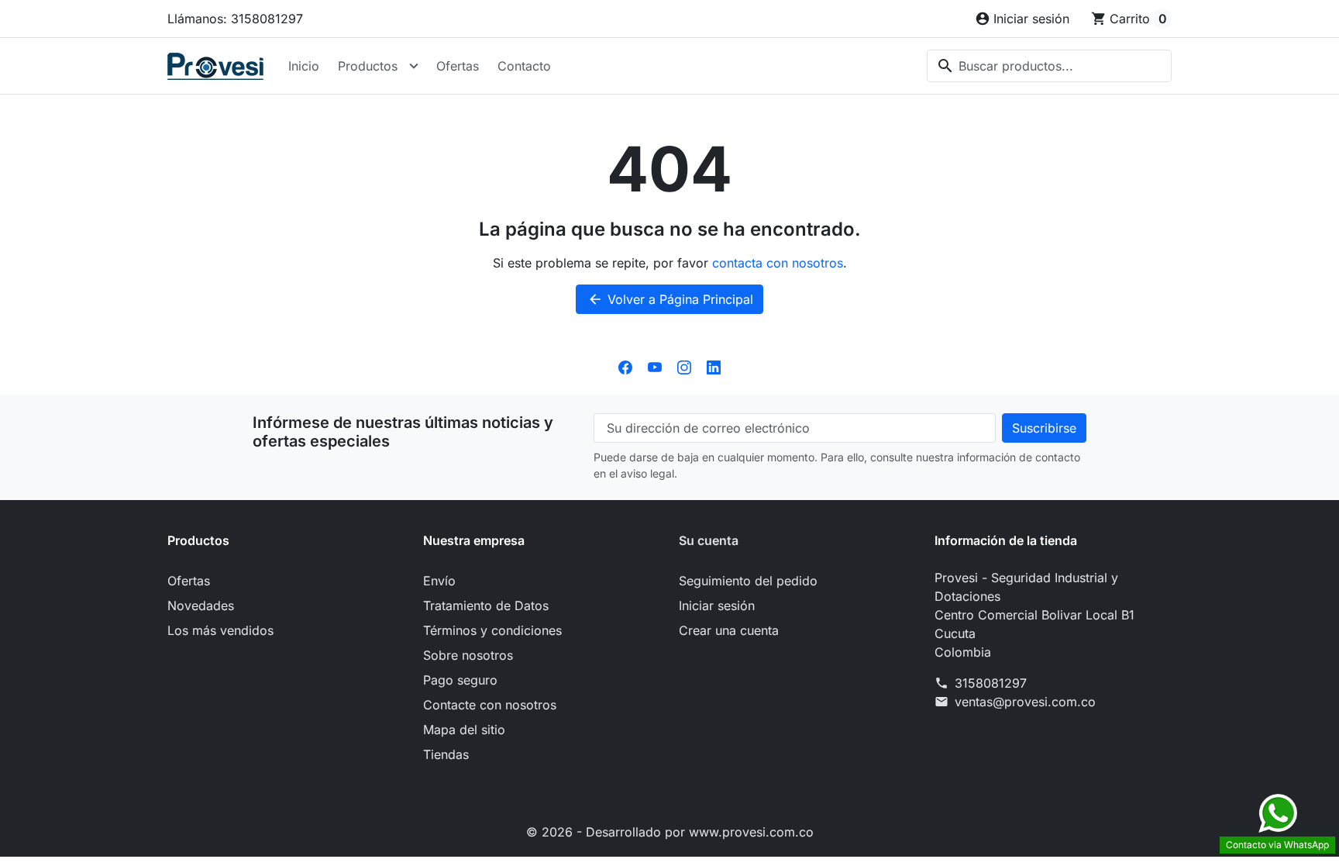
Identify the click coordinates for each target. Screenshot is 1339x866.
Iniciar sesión (717, 605)
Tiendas (446, 754)
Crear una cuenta (729, 630)
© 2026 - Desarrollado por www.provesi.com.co (670, 832)
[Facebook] (625, 367)
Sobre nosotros (468, 655)
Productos (368, 66)
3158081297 (991, 683)
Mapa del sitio (464, 729)
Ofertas (457, 66)
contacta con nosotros (777, 263)
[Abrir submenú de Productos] (414, 66)
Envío (439, 580)
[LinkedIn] (713, 367)
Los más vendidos (220, 630)
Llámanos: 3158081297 (235, 18)
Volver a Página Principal (670, 299)
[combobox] (1049, 66)
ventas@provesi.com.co (1025, 701)
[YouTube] (655, 367)
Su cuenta (708, 540)
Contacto (524, 66)
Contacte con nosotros (489, 704)
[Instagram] (684, 367)
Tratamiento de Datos (486, 605)
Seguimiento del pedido (748, 580)
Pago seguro (460, 680)
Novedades (200, 605)
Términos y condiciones (492, 630)
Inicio (303, 66)
